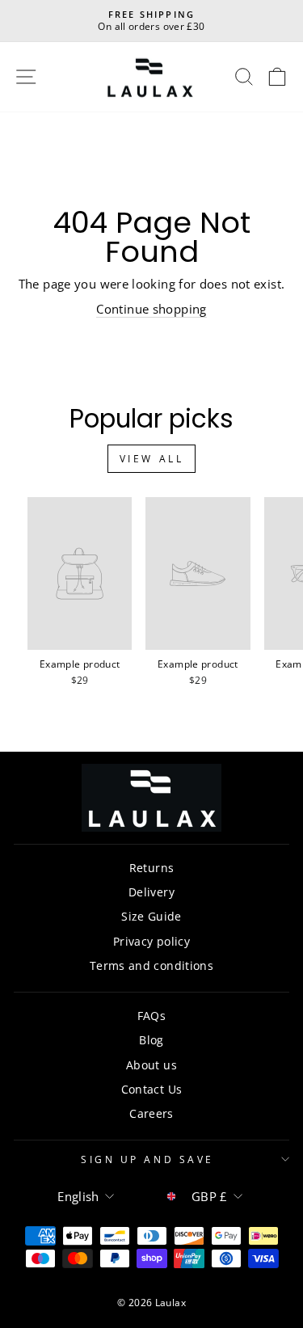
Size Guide (151, 916)
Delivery (151, 892)
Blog (151, 1040)
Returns (152, 867)
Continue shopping (151, 309)
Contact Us (152, 1089)
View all (152, 459)
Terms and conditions (151, 965)
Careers (151, 1113)
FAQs (151, 1015)
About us (151, 1065)
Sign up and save (147, 1159)
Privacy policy (151, 941)
